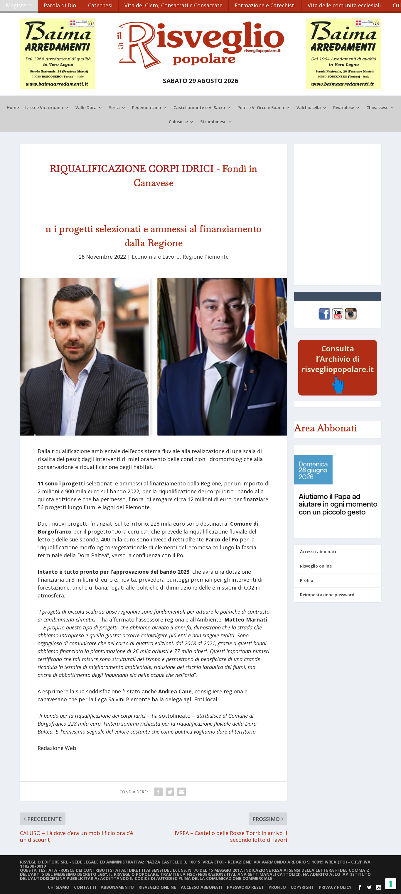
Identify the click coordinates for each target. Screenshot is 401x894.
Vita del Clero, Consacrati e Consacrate (173, 5)
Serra (114, 108)
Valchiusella (308, 108)
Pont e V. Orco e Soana (260, 108)
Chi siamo (58, 887)
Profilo (306, 580)
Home (13, 108)
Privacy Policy (335, 887)
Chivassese (377, 108)
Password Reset (245, 887)
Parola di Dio (60, 5)
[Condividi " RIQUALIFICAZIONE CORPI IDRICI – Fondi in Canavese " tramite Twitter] (170, 792)
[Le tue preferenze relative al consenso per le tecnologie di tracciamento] (390, 883)
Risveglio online (316, 566)
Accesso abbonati (318, 551)
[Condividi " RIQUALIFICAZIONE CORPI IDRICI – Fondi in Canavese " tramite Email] (182, 792)
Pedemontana (146, 108)
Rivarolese (343, 108)
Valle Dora (86, 108)
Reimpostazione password (327, 594)
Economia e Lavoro (156, 256)
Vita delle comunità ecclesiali (344, 5)
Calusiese (178, 122)
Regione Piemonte (206, 256)
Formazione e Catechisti (265, 5)
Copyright (302, 887)
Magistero (19, 5)
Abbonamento (117, 887)
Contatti (85, 887)
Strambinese (213, 122)
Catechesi (100, 5)
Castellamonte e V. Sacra (199, 108)
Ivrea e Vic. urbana (44, 108)
